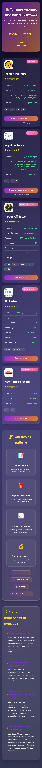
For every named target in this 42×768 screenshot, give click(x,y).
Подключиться (21, 278)
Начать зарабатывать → (21, 118)
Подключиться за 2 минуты (21, 190)
